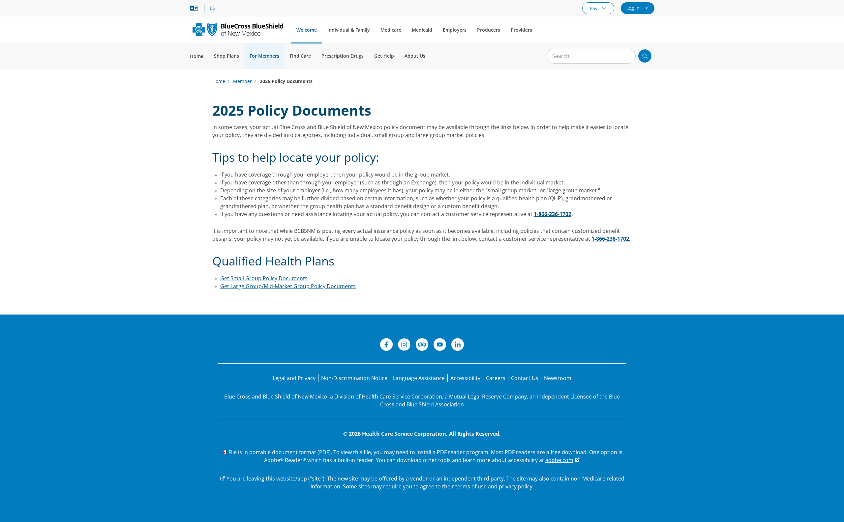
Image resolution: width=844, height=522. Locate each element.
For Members (264, 56)
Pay (594, 8)
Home (196, 56)
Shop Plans (226, 56)
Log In (633, 8)
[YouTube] (440, 345)
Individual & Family (348, 30)
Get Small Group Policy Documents (264, 278)
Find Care (300, 56)
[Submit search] (644, 56)
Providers (521, 30)
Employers (455, 30)
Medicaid (422, 30)
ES (212, 8)
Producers (488, 30)
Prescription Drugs (342, 56)
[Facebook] (386, 345)
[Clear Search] (627, 56)
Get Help (384, 56)
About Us (415, 56)
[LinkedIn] (457, 345)
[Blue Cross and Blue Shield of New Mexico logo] (238, 29)
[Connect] (422, 345)
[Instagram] (404, 345)
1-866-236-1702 (552, 214)
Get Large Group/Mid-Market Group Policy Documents (288, 286)
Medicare (390, 30)
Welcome (306, 30)
